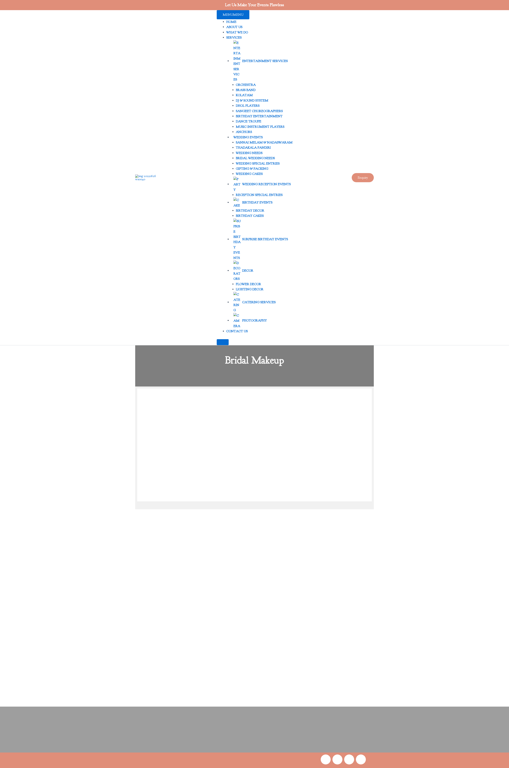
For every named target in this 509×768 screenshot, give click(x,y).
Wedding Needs (249, 153)
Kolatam (244, 95)
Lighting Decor (249, 289)
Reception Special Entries (259, 195)
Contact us (237, 331)
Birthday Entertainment (259, 116)
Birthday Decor (250, 211)
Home (231, 22)
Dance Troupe (248, 121)
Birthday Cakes (250, 216)
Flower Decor (248, 284)
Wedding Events (248, 137)
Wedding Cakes (249, 174)
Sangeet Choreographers (259, 111)
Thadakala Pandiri (253, 148)
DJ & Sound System (252, 101)
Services (234, 38)
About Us (234, 27)
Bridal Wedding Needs (255, 158)
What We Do (237, 32)
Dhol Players (247, 106)
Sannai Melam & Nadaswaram (264, 142)
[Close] (223, 342)
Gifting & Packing (252, 169)
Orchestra (246, 85)
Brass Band (245, 90)
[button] (363, 177)
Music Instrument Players (260, 127)
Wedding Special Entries (258, 164)
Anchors (244, 132)
